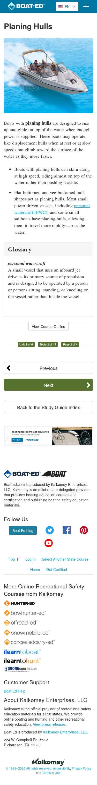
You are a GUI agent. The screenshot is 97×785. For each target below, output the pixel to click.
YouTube (48, 543)
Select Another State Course (65, 559)
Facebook (67, 530)
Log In (30, 559)
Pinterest (84, 530)
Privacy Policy (81, 768)
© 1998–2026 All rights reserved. (29, 768)
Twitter (50, 530)
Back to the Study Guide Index (48, 407)
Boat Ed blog (22, 530)
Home (35, 569)
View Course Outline (48, 326)
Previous (49, 368)
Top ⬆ (14, 559)
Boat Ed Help (14, 691)
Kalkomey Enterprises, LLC (65, 732)
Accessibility (61, 768)
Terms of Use (51, 772)
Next (48, 385)
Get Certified (56, 569)
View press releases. (50, 724)
